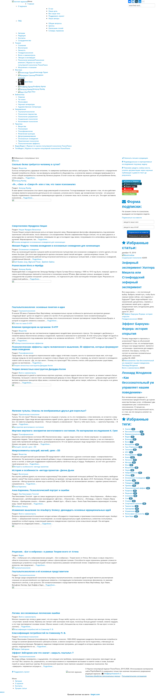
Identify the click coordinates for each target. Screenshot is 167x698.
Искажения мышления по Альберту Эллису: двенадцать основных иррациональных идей (61, 509)
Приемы (128, 485)
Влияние (128, 439)
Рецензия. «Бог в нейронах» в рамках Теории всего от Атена (45, 551)
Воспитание (23, 474)
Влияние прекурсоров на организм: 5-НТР (35, 326)
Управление (130, 511)
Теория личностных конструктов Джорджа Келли (39, 369)
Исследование (131, 454)
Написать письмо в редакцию (136, 158)
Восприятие (130, 444)
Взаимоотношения (132, 434)
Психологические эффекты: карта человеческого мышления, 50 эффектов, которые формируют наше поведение (65, 348)
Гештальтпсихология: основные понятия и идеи (38, 307)
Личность (128, 459)
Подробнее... (31, 178)
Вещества (23, 168)
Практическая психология (29, 414)
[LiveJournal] (136, 1)
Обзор (127, 475)
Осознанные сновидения (29, 249)
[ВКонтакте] (129, 1)
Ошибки (128, 480)
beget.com (95, 694)
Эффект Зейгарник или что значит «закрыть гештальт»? (43, 652)
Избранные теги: (135, 421)
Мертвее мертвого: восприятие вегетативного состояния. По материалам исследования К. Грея (65, 430)
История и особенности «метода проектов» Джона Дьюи (43, 470)
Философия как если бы (135, 513)
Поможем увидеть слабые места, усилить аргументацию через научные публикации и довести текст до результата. (137, 171)
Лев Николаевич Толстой (29, 494)
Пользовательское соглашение (134, 676)
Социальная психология (132, 257)
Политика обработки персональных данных (102, 676)
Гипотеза (128, 449)
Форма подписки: (132, 204)
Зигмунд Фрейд (25, 188)
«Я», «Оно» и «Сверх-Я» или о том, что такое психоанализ (44, 184)
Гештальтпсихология (27, 310)
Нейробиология (131, 472)
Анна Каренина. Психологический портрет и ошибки (40, 490)
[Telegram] (133, 1)
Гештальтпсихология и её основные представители (40, 571)
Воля (127, 442)
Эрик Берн (129, 516)
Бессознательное (132, 431)
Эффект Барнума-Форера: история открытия (136, 328)
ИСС (127, 452)
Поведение (129, 483)
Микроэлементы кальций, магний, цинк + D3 (36, 450)
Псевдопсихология (129, 319)
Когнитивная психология (28, 636)
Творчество (129, 506)
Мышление (129, 467)
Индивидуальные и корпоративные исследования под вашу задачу (137, 162)
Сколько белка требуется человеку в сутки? (36, 164)
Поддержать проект (21, 671)
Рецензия (129, 493)
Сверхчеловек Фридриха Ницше (29, 225)
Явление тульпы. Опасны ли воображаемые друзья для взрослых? (49, 410)
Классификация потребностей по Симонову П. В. (39, 632)
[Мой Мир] (139, 1)
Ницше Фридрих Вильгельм (30, 229)
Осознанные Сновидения (135, 477)
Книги (127, 457)
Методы (128, 462)
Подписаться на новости (132, 217)
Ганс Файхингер (131, 447)
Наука (127, 470)
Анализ (128, 429)
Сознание (129, 495)
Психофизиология (26, 353)
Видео (21, 555)
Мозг (127, 465)
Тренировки (129, 508)
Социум (128, 501)
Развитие (128, 490)
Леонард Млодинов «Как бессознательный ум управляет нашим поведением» (138, 382)
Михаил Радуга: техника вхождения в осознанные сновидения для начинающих (56, 245)
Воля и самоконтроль (27, 373)
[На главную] (20, 1)
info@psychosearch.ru (112, 673)
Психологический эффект (135, 488)
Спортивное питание (133, 503)
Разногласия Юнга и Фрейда (27, 265)
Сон (126, 498)
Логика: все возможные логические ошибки (36, 612)
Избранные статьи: (135, 245)
